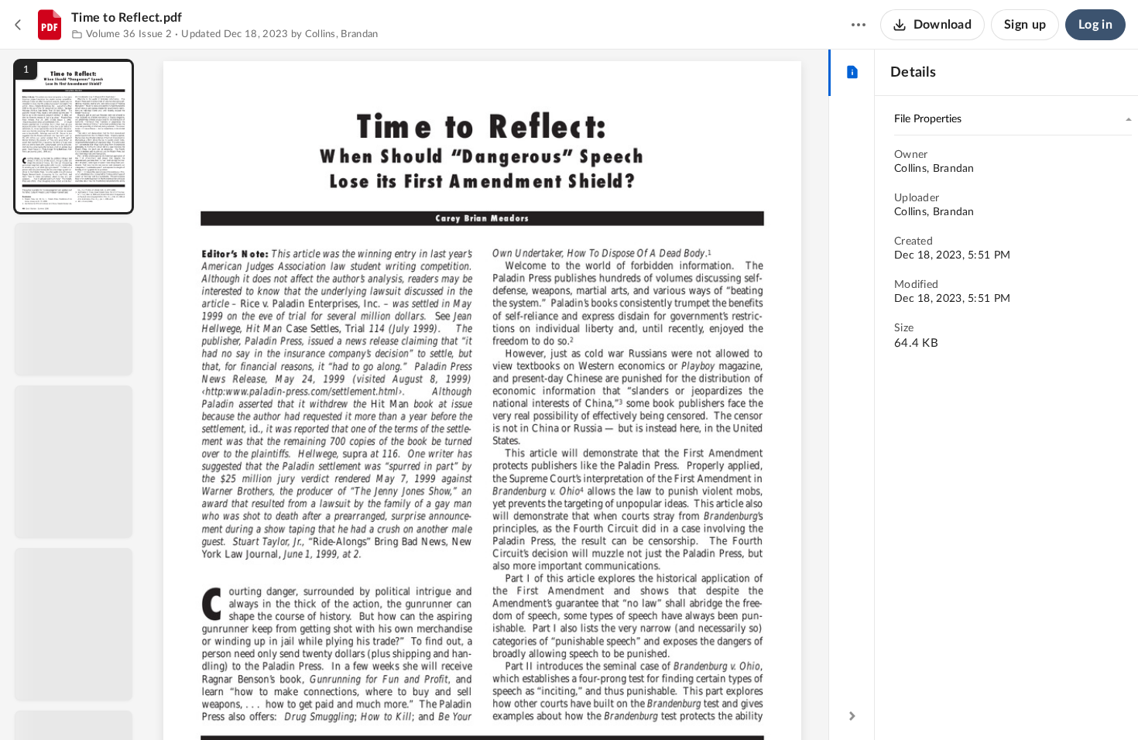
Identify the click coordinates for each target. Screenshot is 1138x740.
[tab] (852, 73)
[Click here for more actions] (858, 24)
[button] (73, 136)
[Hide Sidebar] (852, 716)
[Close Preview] (18, 24)
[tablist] (852, 73)
